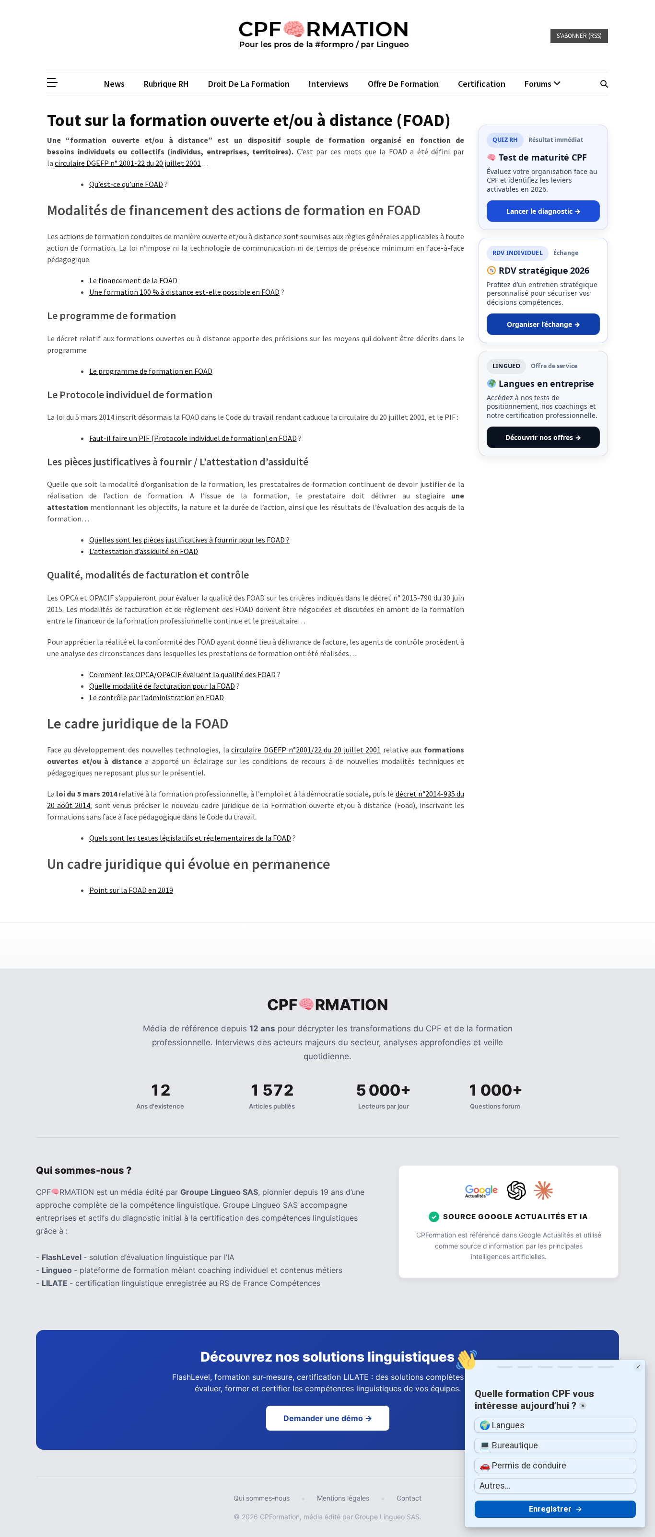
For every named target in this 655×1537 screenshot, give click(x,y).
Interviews (329, 83)
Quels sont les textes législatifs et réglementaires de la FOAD (190, 838)
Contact (409, 1498)
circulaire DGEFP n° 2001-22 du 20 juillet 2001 (128, 163)
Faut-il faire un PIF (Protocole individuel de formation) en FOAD (193, 438)
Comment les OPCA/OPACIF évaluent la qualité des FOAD (182, 674)
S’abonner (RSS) (579, 36)
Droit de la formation (249, 83)
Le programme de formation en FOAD (150, 371)
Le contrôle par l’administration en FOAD (156, 697)
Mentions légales (343, 1498)
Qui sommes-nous (262, 1498)
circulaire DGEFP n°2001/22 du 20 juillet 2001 (306, 749)
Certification (481, 83)
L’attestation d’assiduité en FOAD (143, 551)
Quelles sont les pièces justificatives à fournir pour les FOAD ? (189, 539)
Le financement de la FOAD (133, 280)
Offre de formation (403, 83)
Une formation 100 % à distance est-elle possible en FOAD (184, 292)
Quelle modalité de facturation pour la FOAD (162, 686)
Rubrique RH (166, 83)
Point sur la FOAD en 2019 (131, 890)
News (114, 83)
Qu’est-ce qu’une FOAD (126, 184)
